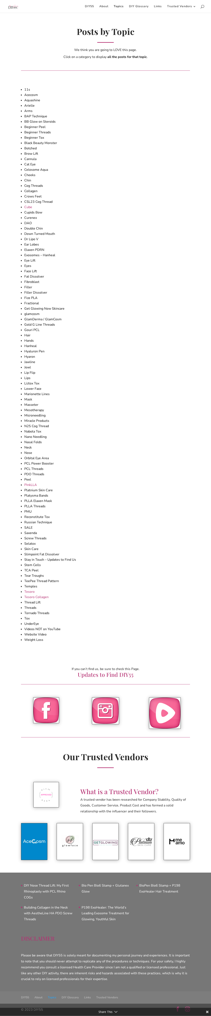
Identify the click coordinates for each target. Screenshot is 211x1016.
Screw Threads (35, 538)
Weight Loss (33, 640)
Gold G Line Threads (39, 324)
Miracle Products (36, 421)
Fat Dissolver (34, 276)
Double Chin (33, 228)
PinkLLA (30, 485)
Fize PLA (31, 298)
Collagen (31, 191)
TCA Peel (31, 570)
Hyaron (29, 356)
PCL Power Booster (39, 463)
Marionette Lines (37, 394)
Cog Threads (33, 185)
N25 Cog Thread (36, 426)
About (103, 6)
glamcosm (32, 314)
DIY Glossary (139, 6)
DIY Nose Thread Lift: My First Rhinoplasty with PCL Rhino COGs (46, 891)
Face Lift (30, 271)
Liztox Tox (31, 383)
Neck (28, 447)
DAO (28, 223)
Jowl (27, 367)
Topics (119, 6)
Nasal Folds (33, 442)
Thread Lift (32, 602)
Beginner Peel (35, 127)
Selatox (30, 543)
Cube (28, 207)
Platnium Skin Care (38, 490)
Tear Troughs (34, 575)
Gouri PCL (32, 330)
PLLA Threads (35, 506)
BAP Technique (35, 116)
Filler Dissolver (35, 292)
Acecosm (31, 95)
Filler (28, 287)
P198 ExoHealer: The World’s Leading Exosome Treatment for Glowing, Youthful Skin (105, 913)
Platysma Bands (36, 495)
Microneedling (35, 415)
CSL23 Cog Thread (38, 202)
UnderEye (31, 624)
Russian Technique (38, 522)
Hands (29, 340)
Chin (27, 180)
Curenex (30, 218)
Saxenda (30, 533)
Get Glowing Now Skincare (44, 308)
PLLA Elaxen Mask (38, 501)
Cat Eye (30, 164)
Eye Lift (29, 260)
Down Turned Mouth (39, 234)
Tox (27, 618)
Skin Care (31, 549)
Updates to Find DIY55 (106, 674)
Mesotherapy (34, 410)
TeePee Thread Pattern (41, 581)
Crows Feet (33, 196)
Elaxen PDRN (34, 250)
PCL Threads (33, 469)
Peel (27, 479)
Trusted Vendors (179, 6)
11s (27, 89)
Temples (30, 586)
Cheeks (29, 175)
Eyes (27, 266)
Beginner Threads (37, 132)
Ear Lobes (31, 244)
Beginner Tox (34, 137)
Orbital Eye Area (36, 458)
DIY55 (89, 6)
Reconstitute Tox (37, 517)
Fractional (31, 303)
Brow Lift (31, 153)
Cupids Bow (33, 212)
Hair (27, 335)
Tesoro (29, 591)
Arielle (29, 105)
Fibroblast (31, 282)
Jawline (29, 362)
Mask (28, 399)
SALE (28, 527)
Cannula (30, 159)
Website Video (35, 634)
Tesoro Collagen (36, 597)
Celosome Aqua (36, 169)
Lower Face (32, 388)
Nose (28, 453)
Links (158, 6)
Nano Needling (35, 437)
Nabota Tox (32, 431)
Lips (27, 378)
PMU (28, 511)
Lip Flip (29, 372)
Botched (30, 148)
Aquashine (32, 100)
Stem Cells (32, 565)
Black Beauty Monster (40, 143)
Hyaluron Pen (34, 351)
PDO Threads (34, 474)
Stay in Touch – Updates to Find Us (50, 559)
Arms (28, 111)
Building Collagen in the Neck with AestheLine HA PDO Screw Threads (48, 913)
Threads (30, 607)
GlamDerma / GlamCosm (43, 319)
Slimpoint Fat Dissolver (41, 554)
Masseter (31, 404)
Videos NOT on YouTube (42, 629)
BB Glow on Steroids (40, 121)
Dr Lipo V (31, 239)
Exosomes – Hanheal (39, 255)
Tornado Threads (36, 613)
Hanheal (30, 346)
